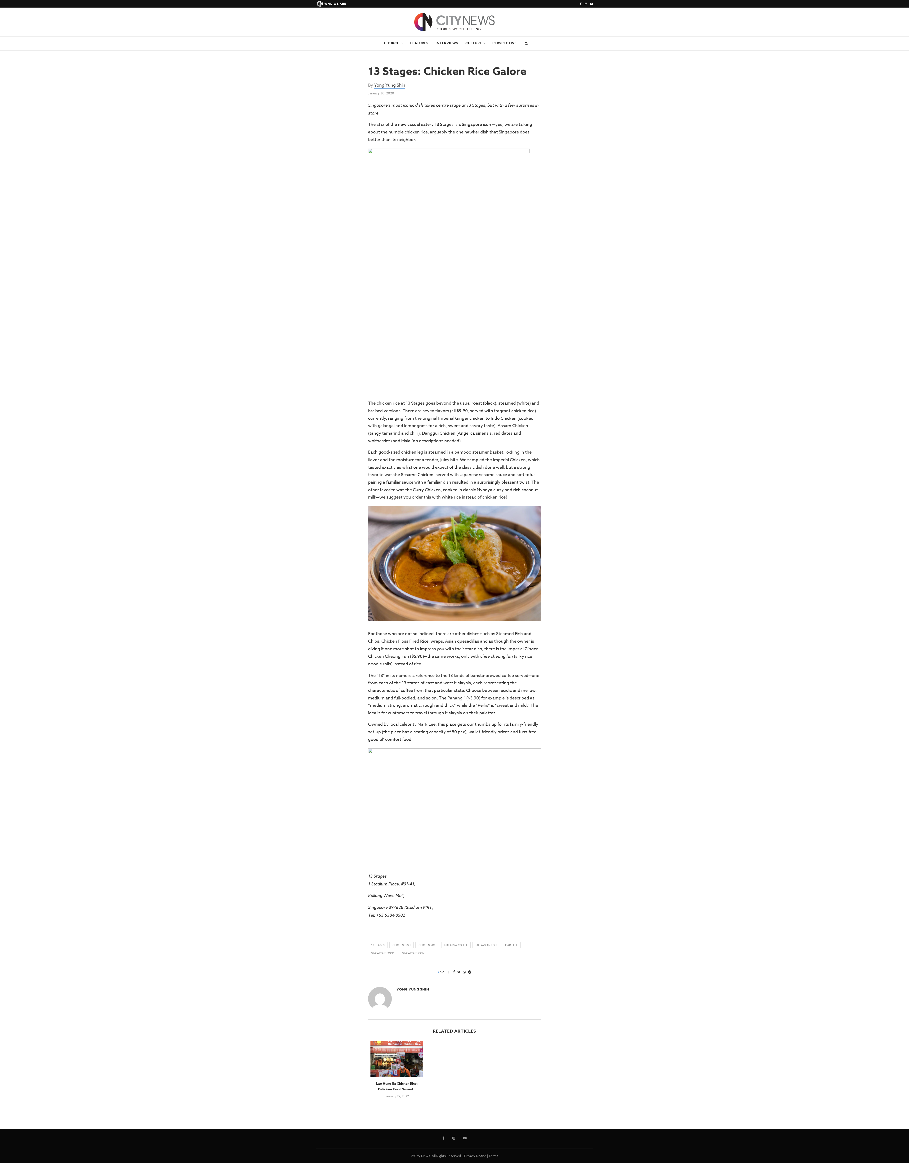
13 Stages (377, 945)
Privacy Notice (475, 1156)
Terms (493, 1156)
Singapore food (382, 953)
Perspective (504, 43)
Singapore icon (413, 953)
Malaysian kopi (486, 945)
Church (392, 43)
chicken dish (401, 945)
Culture (473, 43)
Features (419, 43)
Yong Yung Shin (389, 85)
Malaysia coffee (456, 945)
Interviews (447, 43)
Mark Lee (511, 945)
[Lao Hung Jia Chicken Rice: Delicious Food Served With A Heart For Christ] (396, 1059)
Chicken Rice (427, 945)
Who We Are (335, 4)
